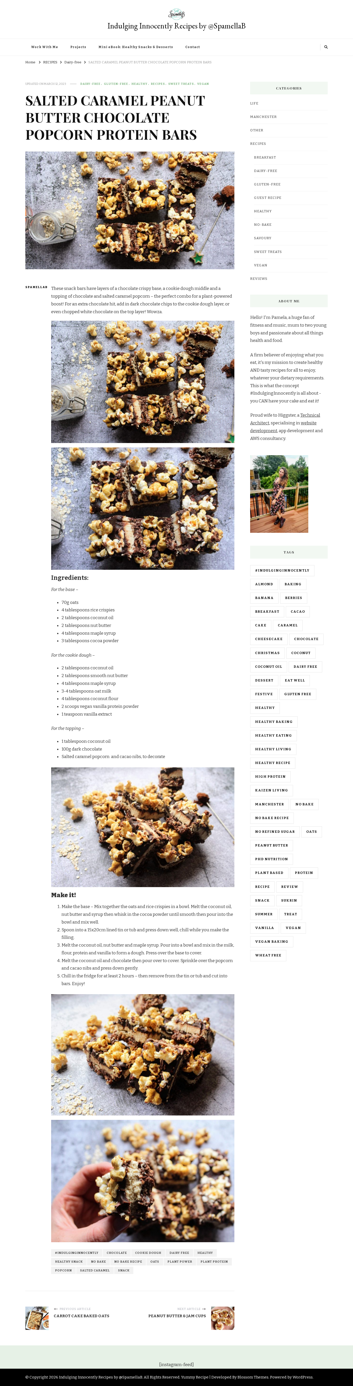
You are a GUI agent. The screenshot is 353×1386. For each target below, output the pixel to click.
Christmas (267, 653)
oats (154, 1261)
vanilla (264, 928)
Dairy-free (90, 84)
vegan (293, 928)
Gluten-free (116, 84)
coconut (301, 653)
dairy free (179, 1253)
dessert (264, 680)
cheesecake (269, 639)
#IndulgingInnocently (76, 1253)
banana (264, 598)
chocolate (117, 1253)
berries (293, 598)
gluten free (297, 694)
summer (264, 914)
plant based (269, 873)
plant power (179, 1261)
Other (256, 130)
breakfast (267, 612)
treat (290, 914)
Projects (78, 47)
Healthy (140, 84)
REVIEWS (258, 279)
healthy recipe (272, 763)
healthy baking (274, 722)
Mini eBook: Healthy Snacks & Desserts (135, 47)
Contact (192, 47)
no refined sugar (275, 832)
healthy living (273, 749)
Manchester (269, 804)
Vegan (203, 84)
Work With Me (44, 47)
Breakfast (265, 157)
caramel (288, 625)
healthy (205, 1253)
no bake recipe (128, 1261)
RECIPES (158, 84)
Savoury (263, 238)
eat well (295, 680)
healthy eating (273, 735)
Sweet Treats (181, 84)
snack (123, 1270)
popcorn (63, 1270)
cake (260, 625)
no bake (98, 1261)
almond (264, 584)
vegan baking (271, 942)
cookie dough (148, 1253)
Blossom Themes (252, 1377)
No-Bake (263, 225)
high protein (270, 777)
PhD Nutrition (271, 859)
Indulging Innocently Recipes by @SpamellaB (177, 26)
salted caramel (95, 1270)
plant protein (214, 1261)
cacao (298, 612)
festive (264, 694)
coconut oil (268, 667)
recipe (262, 887)
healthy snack (69, 1261)
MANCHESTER (263, 117)
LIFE (254, 103)
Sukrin (289, 900)
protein (304, 873)
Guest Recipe (267, 198)
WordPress (303, 1377)
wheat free (268, 955)
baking (293, 584)
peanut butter (271, 845)
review (289, 887)
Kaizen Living (271, 790)
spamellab (35, 287)
